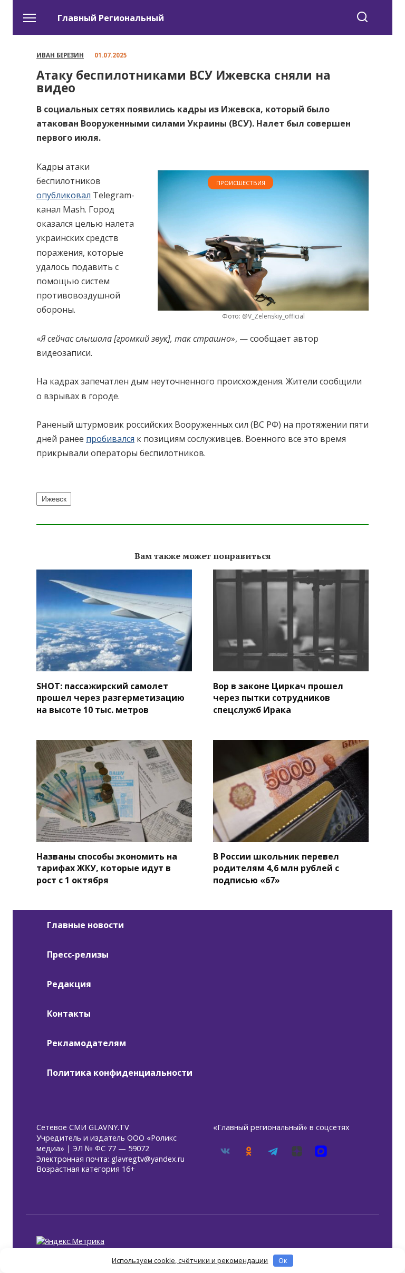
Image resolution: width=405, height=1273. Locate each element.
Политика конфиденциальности (119, 1072)
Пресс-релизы (78, 954)
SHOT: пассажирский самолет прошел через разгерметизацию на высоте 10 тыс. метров (110, 697)
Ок (282, 1260)
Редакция (69, 984)
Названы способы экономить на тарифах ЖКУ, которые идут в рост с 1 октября (106, 868)
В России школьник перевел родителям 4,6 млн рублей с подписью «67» (276, 868)
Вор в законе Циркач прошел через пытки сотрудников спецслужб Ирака (278, 697)
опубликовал (63, 195)
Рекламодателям (86, 1043)
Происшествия (240, 183)
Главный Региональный (110, 18)
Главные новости (85, 925)
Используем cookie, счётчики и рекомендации (190, 1260)
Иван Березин (60, 55)
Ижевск (54, 499)
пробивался (110, 439)
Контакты (69, 1013)
